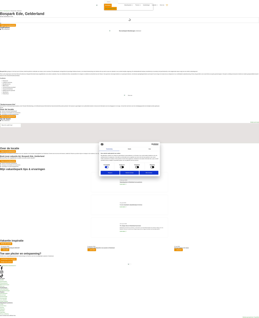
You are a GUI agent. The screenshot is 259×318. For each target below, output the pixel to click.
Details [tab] (129, 148)
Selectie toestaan (130, 172)
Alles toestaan (149, 172)
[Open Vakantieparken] (132, 5)
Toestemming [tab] (109, 148)
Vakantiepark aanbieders (6, 302)
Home (1, 10)
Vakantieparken (6, 10)
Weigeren (110, 172)
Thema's (2, 292)
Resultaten (108, 5)
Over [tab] (150, 148)
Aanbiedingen (3, 287)
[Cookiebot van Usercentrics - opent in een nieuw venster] (152, 144)
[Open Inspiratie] (157, 5)
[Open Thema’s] (140, 5)
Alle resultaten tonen (110, 8)
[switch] (122, 167)
